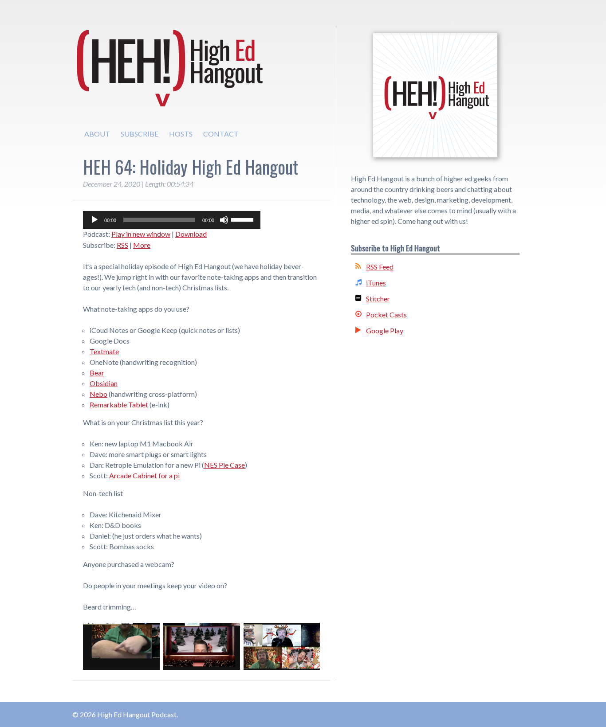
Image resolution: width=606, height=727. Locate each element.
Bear (97, 372)
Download (191, 234)
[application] (171, 220)
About (97, 133)
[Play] (94, 219)
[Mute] (224, 219)
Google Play (384, 330)
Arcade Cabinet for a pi (144, 475)
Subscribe (139, 133)
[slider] (243, 219)
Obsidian (104, 383)
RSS (122, 245)
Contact (221, 133)
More (141, 245)
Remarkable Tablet (119, 404)
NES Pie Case (224, 465)
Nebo (98, 394)
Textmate (104, 351)
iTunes (376, 282)
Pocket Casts (386, 314)
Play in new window (140, 234)
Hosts (181, 133)
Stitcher (378, 298)
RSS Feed (380, 266)
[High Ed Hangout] (435, 95)
